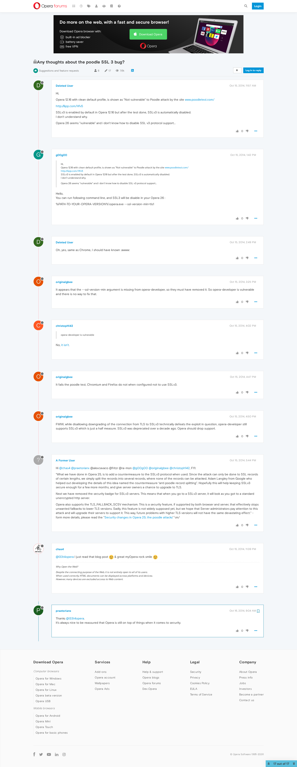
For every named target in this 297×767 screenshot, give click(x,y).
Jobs (242, 683)
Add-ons (100, 671)
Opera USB (43, 701)
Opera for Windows (48, 678)
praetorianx (63, 610)
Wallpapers (102, 683)
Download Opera (150, 34)
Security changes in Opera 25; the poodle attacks (138, 517)
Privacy (195, 677)
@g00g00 (140, 468)
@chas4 (64, 468)
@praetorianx (80, 468)
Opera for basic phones (52, 732)
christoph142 (64, 325)
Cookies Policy (200, 683)
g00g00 (61, 155)
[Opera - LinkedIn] (56, 754)
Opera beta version (49, 695)
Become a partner (251, 694)
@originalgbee (159, 468)
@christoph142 (180, 468)
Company (247, 662)
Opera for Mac (45, 684)
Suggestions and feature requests (59, 70)
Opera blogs (150, 677)
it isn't (65, 345)
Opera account (105, 677)
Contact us (246, 700)
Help (146, 662)
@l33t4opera (65, 556)
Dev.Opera (149, 688)
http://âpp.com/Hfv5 (69, 106)
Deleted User (64, 85)
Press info (246, 677)
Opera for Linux (46, 689)
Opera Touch (44, 727)
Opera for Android (48, 715)
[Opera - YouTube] (49, 754)
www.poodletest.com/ (199, 99)
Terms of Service (201, 694)
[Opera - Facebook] (34, 754)
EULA (193, 688)
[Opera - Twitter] (41, 754)
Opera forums (151, 683)
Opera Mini (43, 721)
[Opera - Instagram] (64, 754)
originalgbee (64, 282)
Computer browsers (46, 671)
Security (195, 671)
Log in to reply (253, 70)
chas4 (60, 549)
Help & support (152, 671)
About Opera (248, 671)
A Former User (65, 460)
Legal (195, 662)
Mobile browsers (44, 708)
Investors (245, 688)
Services (102, 662)
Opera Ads (102, 688)
